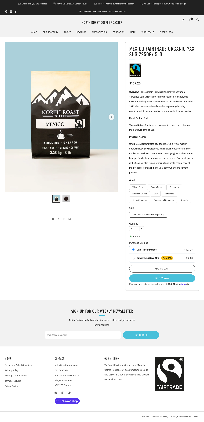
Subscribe (141, 335)
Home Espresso (139, 200)
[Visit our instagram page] (11, 11)
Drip (156, 194)
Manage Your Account (16, 375)
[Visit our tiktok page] (15, 11)
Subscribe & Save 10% (148, 258)
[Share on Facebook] (53, 218)
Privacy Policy (11, 370)
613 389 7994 (61, 370)
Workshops (166, 32)
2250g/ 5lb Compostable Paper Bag (148, 214)
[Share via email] (69, 218)
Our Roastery (50, 32)
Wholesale (148, 32)
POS (144, 417)
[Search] (197, 19)
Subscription (99, 32)
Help (133, 32)
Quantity (133, 223)
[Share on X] (58, 218)
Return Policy (11, 386)
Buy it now (162, 278)
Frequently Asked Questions (18, 365)
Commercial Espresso (164, 200)
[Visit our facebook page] (6, 11)
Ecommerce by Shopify (159, 417)
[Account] (183, 19)
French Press (156, 187)
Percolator (174, 187)
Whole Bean (137, 187)
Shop (34, 32)
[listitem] (32, 4)
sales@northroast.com (66, 365)
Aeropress (169, 194)
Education (119, 32)
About (67, 32)
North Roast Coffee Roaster (102, 23)
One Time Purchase (147, 249)
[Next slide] (111, 117)
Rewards (81, 32)
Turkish (184, 200)
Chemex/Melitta (139, 194)
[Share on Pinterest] (64, 218)
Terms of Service (13, 381)
